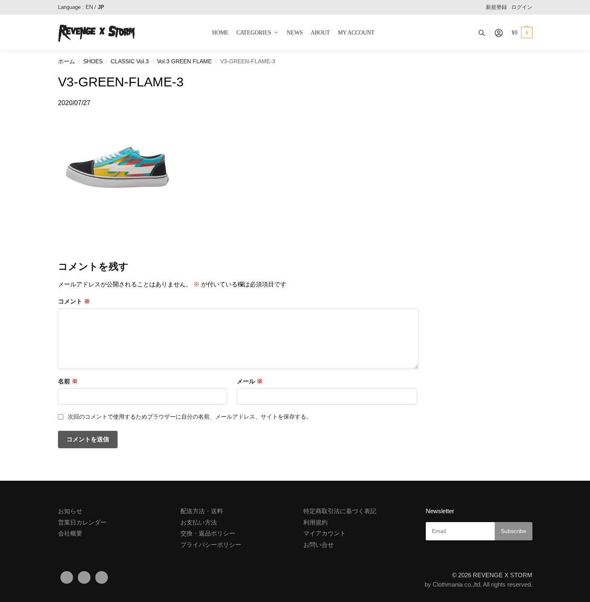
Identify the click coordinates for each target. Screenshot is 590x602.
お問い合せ (318, 544)
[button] (522, 33)
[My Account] (499, 33)
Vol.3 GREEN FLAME (184, 61)
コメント (74, 301)
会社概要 (70, 533)
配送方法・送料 (201, 510)
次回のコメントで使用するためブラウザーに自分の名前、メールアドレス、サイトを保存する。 (190, 416)
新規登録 (496, 7)
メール (250, 381)
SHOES (93, 61)
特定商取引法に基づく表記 (339, 510)
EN (89, 7)
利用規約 (315, 522)
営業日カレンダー (82, 522)
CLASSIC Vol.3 (130, 61)
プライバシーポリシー (210, 544)
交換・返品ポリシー (207, 533)
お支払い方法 (198, 522)
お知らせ (70, 510)
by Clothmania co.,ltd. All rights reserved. (478, 584)
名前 (68, 381)
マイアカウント (324, 533)
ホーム (66, 61)
